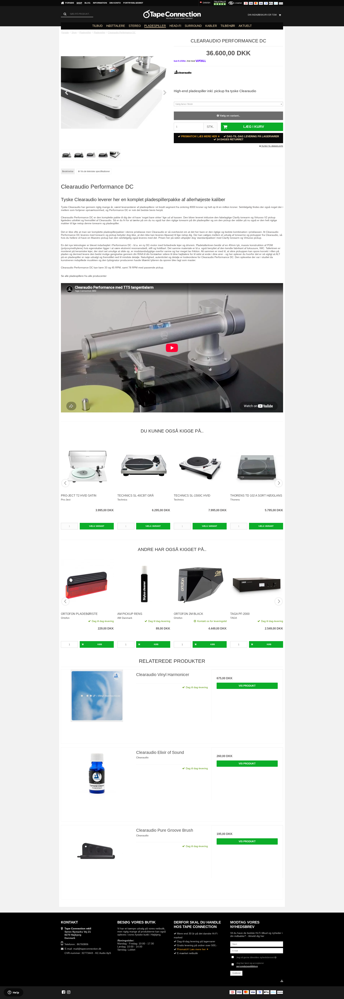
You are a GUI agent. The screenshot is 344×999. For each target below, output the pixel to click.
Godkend (236, 973)
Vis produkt (247, 685)
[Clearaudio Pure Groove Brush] (97, 861)
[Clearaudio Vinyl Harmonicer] (97, 705)
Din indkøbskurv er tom (262, 15)
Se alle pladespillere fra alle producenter (84, 275)
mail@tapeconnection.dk (87, 948)
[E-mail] (256, 950)
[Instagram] (68, 992)
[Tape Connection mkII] (172, 14)
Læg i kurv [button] (253, 126)
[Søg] (77, 14)
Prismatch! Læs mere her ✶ (200, 136)
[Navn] (256, 943)
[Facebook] (63, 992)
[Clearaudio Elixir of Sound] (97, 783)
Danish (206, 3)
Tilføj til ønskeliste (272, 146)
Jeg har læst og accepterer (250, 965)
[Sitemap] (282, 981)
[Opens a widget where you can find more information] (13, 992)
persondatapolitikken (247, 966)
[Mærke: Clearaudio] (183, 78)
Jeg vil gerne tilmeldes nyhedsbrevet (255, 957)
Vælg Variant (96, 526)
